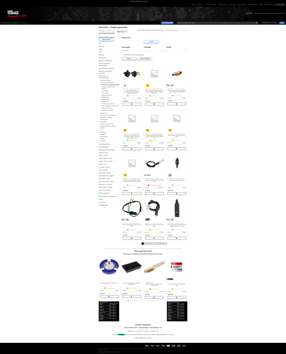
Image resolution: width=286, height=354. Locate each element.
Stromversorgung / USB (106, 124)
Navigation (103, 140)
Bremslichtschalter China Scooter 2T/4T (132, 225)
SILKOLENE (199, 4)
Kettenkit (101, 55)
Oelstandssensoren (107, 95)
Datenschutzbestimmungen (117, 348)
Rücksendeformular (252, 4)
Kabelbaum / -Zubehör (106, 117)
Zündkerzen (102, 57)
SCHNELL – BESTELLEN (264, 4)
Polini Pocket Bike (241, 4)
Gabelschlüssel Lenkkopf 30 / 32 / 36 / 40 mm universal (163, 284)
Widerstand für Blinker (108, 110)
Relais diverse (105, 101)
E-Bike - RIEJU (103, 164)
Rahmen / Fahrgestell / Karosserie (105, 72)
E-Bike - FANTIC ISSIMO (106, 161)
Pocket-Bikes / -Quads (105, 187)
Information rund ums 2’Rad (168, 348)
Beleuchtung (103, 113)
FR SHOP (282, 13)
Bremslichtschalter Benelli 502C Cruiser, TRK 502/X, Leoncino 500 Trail (154, 137)
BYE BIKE (214, 4)
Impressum (106, 348)
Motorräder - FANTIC (105, 173)
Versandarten (131, 348)
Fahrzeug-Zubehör (104, 144)
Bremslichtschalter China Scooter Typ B (154, 225)
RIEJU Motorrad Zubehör (106, 181)
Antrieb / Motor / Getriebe (106, 68)
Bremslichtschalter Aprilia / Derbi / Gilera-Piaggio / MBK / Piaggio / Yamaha (154, 92)
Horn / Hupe (105, 93)
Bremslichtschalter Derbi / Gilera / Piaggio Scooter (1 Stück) (177, 225)
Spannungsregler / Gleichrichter (110, 106)
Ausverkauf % (105, 193)
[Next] (188, 274)
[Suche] (257, 23)
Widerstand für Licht (107, 108)
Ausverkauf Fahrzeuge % (108, 196)
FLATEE (193, 4)
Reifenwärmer (104, 119)
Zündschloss (105, 90)
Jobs (157, 348)
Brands (273, 4)
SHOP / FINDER (262, 13)
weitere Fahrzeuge (104, 190)
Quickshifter (103, 121)
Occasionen (270, 13)
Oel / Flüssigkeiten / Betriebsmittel (104, 64)
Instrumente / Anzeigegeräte (108, 115)
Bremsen (101, 46)
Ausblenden (152, 1)
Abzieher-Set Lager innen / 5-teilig (118, 284)
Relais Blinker (105, 97)
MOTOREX (207, 4)
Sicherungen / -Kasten (108, 103)
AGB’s (100, 348)
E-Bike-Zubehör (103, 152)
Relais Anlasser (105, 99)
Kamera (102, 138)
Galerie (179, 348)
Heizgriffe (102, 134)
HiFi (101, 130)
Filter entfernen (144, 58)
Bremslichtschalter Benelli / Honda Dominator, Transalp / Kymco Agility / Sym (132, 137)
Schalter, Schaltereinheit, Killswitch (108, 87)
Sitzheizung (103, 132)
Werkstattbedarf (104, 147)
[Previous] (98, 274)
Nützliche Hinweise (141, 348)
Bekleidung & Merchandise (107, 150)
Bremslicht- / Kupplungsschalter (110, 84)
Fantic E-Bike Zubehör (105, 158)
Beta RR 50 (232, 4)
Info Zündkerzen (104, 349)
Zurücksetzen (106, 39)
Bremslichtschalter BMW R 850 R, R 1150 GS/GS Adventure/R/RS (132, 180)
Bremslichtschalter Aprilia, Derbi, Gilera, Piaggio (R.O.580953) (177, 91)
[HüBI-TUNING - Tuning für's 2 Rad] (17, 14)
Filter (100, 52)
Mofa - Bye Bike (103, 170)
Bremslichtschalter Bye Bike (176, 180)
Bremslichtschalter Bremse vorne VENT (154, 180)
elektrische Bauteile (107, 32)
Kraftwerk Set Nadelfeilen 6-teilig (186, 284)
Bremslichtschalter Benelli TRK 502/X (176, 136)
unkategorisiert (103, 205)
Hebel (100, 49)
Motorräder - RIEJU (104, 178)
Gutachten (102, 202)
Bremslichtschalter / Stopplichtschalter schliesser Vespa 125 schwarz (132, 92)
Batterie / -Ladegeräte (105, 60)
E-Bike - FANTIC (103, 155)
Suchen (151, 41)
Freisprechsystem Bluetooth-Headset (108, 127)
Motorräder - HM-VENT (106, 184)
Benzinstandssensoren (108, 82)
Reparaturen (151, 348)
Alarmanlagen (104, 136)
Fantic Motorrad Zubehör (106, 176)
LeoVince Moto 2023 (223, 4)
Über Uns (277, 13)
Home (256, 13)
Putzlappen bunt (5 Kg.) (140, 284)
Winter (101, 199)
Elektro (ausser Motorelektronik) (112, 30)
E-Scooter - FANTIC (104, 167)
